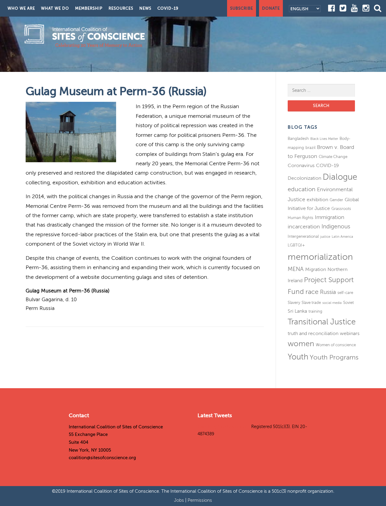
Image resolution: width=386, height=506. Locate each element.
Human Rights (300, 217)
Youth (298, 357)
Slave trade (311, 302)
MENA (296, 269)
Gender (336, 200)
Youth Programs (334, 357)
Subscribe (241, 8)
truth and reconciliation (313, 333)
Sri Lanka (297, 311)
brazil (310, 147)
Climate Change (333, 156)
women (301, 344)
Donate (271, 8)
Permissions (200, 500)
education (301, 189)
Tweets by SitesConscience (224, 426)
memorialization (320, 257)
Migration (315, 269)
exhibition (317, 199)
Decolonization (304, 178)
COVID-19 (168, 8)
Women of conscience (336, 345)
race (311, 291)
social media (332, 303)
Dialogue (340, 177)
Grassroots (341, 208)
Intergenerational (303, 236)
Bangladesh (298, 138)
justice (325, 236)
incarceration (304, 227)
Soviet (348, 302)
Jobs (179, 500)
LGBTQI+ (296, 245)
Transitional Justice (322, 321)
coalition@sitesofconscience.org (102, 457)
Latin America (342, 236)
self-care (345, 292)
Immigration (329, 217)
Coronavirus (301, 165)
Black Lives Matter (324, 138)
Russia (328, 292)
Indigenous (335, 226)
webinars (349, 333)
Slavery (294, 302)
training (315, 311)
